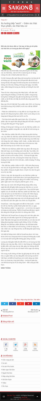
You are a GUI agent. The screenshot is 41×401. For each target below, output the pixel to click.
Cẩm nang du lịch (8, 360)
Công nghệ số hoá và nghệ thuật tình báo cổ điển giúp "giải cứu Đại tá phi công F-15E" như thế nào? (22, 15)
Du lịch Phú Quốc (8, 366)
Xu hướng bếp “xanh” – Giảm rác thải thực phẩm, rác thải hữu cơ (19, 24)
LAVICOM (24, 397)
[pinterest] (23, 2)
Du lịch (4, 363)
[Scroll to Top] (37, 396)
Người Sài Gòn (7, 373)
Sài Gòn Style (6, 379)
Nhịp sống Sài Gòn (27, 300)
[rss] (31, 2)
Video (4, 383)
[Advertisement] (20, 40)
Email (17, 33)
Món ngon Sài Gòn (8, 370)
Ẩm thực (17, 300)
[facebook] (10, 2)
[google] (14, 2)
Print (10, 33)
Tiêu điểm (37, 300)
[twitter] (18, 2)
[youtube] (27, 2)
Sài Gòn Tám (11, 395)
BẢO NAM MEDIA (24, 399)
